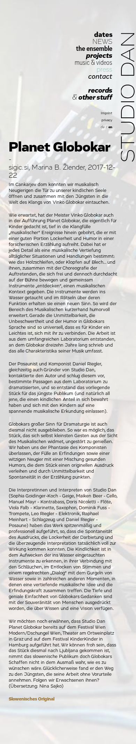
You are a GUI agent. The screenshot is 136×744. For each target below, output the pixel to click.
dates (103, 34)
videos (104, 62)
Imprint (106, 113)
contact (100, 76)
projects (99, 55)
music (82, 62)
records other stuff (92, 94)
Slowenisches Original (31, 699)
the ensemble (94, 48)
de (103, 127)
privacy (106, 120)
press (104, 69)
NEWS (102, 41)
